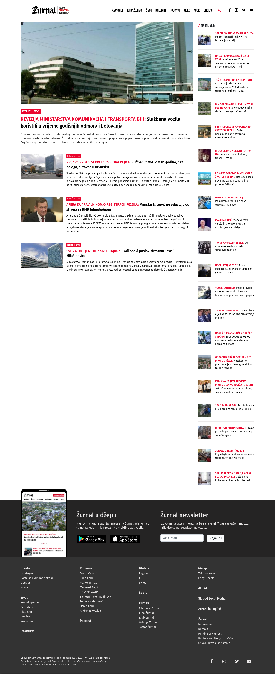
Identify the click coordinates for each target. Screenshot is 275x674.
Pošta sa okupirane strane (37, 578)
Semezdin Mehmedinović (95, 596)
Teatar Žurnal (147, 627)
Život (149, 10)
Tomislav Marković (91, 601)
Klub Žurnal (146, 617)
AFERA (202, 588)
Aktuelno (26, 611)
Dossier (25, 582)
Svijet (142, 582)
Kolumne (160, 10)
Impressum (205, 624)
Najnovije (117, 10)
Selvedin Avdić (89, 592)
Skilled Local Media (212, 599)
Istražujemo (134, 10)
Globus (144, 568)
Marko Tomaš (88, 582)
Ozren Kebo (87, 606)
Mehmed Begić (89, 587)
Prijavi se (216, 538)
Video (187, 10)
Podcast (175, 10)
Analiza (25, 616)
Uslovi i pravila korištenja (214, 643)
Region (143, 573)
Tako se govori (207, 573)
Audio (197, 10)
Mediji (202, 568)
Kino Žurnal (146, 613)
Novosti (25, 587)
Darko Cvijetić (88, 573)
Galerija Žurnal (148, 622)
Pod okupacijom (31, 602)
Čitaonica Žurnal (149, 608)
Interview (27, 631)
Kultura (144, 603)
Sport (143, 593)
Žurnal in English (209, 609)
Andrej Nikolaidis (91, 610)
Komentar (27, 621)
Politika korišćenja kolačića (215, 638)
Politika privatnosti (210, 633)
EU (140, 578)
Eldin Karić (86, 578)
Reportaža (27, 607)
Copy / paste (206, 578)
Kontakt (203, 629)
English (208, 10)
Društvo (26, 568)
